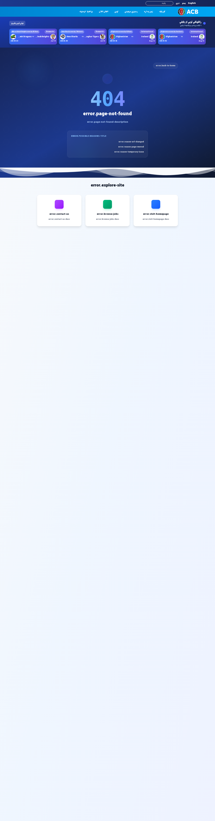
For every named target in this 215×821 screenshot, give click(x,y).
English (192, 3)
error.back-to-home (165, 65)
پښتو (184, 3)
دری (177, 3)
